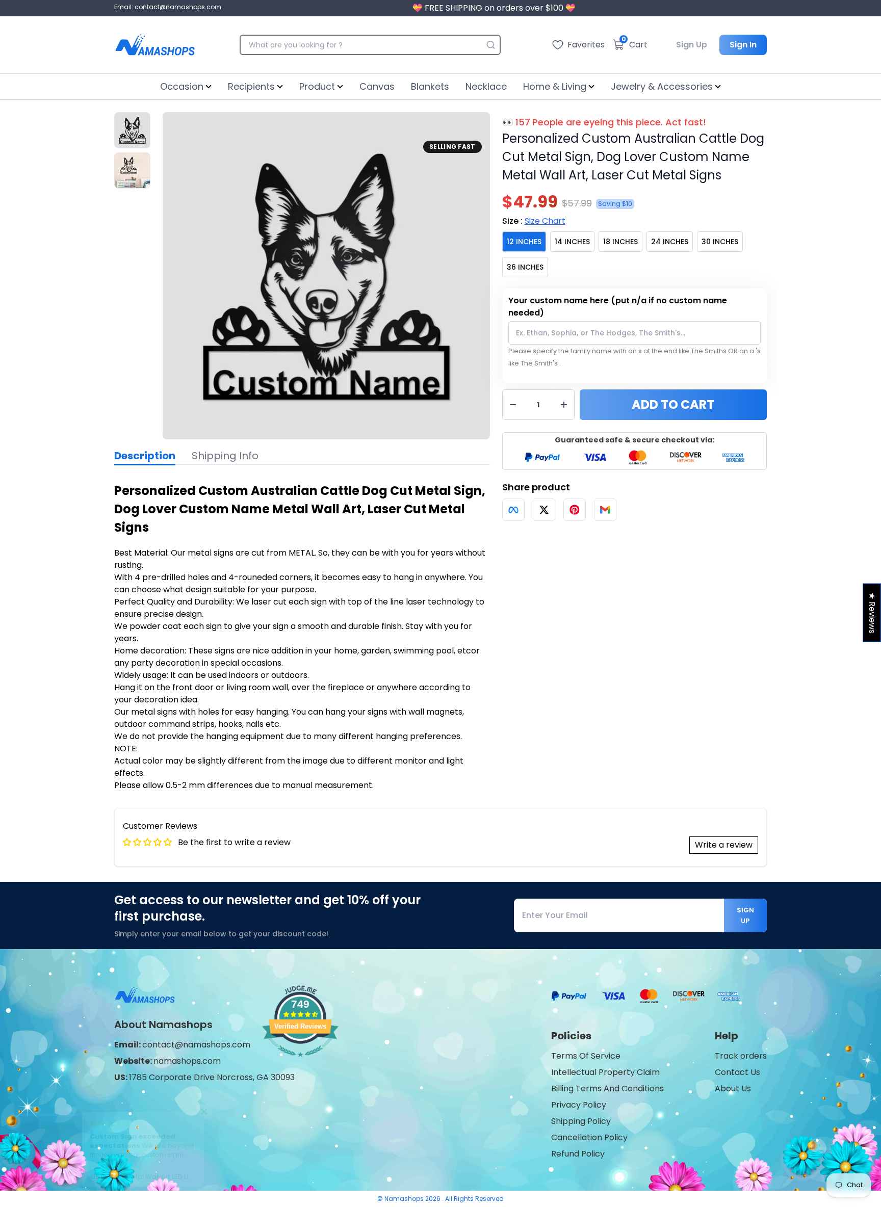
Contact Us (737, 1072)
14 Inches (572, 242)
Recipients (251, 86)
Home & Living (554, 86)
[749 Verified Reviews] (300, 1062)
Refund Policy (578, 1154)
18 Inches (620, 242)
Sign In (743, 44)
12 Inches (524, 242)
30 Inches (720, 242)
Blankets (430, 86)
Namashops (404, 1198)
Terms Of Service (585, 1056)
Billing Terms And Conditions (607, 1088)
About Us (733, 1088)
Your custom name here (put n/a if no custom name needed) (617, 307)
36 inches (525, 267)
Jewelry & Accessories (662, 86)
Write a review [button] (724, 845)
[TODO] (513, 509)
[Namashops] (155, 44)
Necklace (486, 86)
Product (317, 86)
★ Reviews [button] (872, 613)
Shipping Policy (581, 1121)
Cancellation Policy (589, 1137)
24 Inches (669, 242)
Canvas (377, 86)
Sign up (745, 915)
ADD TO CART (673, 404)
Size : (533, 221)
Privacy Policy (578, 1105)
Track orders (741, 1056)
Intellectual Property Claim (605, 1072)
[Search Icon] (490, 45)
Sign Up (691, 44)
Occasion (181, 86)
